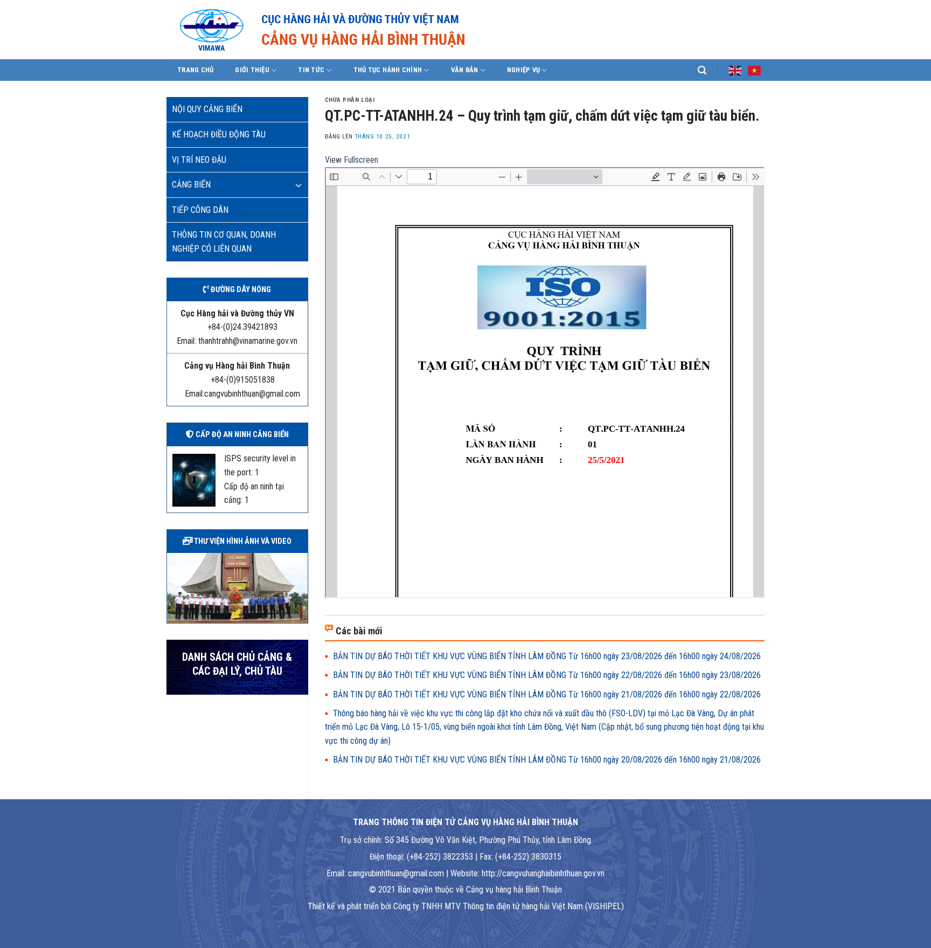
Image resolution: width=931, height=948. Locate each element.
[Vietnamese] (755, 69)
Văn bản (464, 70)
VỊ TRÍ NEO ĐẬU (199, 160)
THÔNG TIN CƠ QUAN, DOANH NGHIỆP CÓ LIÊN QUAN (224, 242)
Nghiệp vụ (523, 70)
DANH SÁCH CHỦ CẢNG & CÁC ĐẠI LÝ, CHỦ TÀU (237, 664)
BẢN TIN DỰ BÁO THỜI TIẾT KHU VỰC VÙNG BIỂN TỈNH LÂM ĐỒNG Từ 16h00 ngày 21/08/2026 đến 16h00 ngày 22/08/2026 (547, 694)
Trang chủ (195, 70)
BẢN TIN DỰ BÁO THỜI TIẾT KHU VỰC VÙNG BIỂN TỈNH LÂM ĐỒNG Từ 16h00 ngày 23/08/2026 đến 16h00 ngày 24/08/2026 (547, 656)
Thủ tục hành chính (387, 70)
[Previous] (173, 587)
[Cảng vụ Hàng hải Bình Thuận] (355, 29)
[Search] (702, 70)
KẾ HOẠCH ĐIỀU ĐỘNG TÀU (219, 134)
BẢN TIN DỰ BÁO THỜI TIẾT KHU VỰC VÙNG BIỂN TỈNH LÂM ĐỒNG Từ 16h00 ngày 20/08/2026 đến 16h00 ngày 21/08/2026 (547, 760)
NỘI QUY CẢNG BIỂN (207, 109)
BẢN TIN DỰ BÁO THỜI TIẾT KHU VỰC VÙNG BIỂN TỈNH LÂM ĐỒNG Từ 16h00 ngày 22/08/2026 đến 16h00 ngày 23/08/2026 (547, 675)
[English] (735, 69)
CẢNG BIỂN (191, 184)
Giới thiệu (252, 70)
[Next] (302, 587)
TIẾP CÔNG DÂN (200, 210)
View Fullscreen (351, 160)
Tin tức (311, 70)
